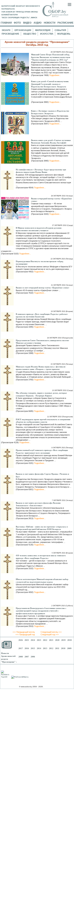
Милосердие (43, 30)
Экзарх (6, 30)
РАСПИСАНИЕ (65, 22)
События (60, 30)
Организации (22, 30)
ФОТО (17, 22)
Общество (29, 34)
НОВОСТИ (49, 22)
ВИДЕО (27, 22)
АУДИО (37, 22)
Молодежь (63, 34)
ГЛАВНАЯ (6, 22)
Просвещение (10, 34)
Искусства (46, 34)
